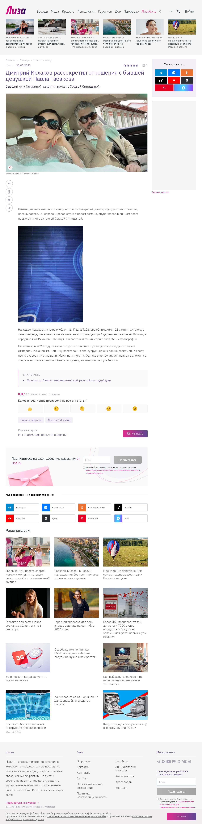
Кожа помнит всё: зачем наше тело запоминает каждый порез (149, 40)
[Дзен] (187, 80)
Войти (189, 11)
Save (10, 167)
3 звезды (131, 65)
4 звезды (134, 65)
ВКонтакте (58, 507)
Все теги (121, 788)
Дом (118, 11)
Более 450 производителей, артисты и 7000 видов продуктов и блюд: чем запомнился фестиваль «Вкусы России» (124, 629)
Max (127, 518)
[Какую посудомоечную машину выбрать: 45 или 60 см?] (125, 705)
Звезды (42, 11)
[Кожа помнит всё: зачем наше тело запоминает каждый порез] (150, 27)
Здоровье (131, 11)
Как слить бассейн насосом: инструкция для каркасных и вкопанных (26, 727)
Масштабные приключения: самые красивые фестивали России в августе (180, 42)
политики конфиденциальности (126, 470)
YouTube (20, 518)
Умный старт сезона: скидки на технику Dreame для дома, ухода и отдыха (51, 42)
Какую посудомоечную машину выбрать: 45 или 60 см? (125, 726)
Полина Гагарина (31, 420)
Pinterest (93, 518)
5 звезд (137, 65)
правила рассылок (95, 473)
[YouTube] (174, 80)
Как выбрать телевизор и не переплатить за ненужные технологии (123, 680)
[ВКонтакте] (174, 72)
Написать (137, 433)
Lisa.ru (9, 65)
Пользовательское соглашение (89, 786)
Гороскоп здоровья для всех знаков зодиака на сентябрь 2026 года (74, 625)
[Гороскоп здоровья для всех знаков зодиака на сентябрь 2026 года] (76, 603)
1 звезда (125, 65)
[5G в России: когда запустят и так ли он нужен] (28, 657)
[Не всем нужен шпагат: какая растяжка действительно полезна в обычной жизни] (20, 27)
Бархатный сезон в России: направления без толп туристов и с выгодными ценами (117, 42)
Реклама (83, 767)
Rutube (128, 507)
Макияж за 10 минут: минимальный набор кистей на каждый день (69, 380)
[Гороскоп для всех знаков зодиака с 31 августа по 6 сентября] (28, 603)
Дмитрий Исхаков (59, 420)
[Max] (183, 87)
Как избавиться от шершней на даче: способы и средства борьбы (76, 700)
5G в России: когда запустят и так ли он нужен (26, 678)
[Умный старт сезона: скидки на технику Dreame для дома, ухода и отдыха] (52, 27)
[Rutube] (161, 80)
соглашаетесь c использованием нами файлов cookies (76, 816)
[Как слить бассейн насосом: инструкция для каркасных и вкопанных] (28, 705)
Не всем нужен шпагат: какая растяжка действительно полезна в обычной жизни (19, 42)
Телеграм (21, 507)
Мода (55, 11)
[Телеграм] (161, 72)
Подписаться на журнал (21, 802)
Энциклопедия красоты (125, 768)
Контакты (83, 773)
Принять (181, 816)
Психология (86, 11)
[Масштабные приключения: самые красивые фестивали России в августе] (182, 27)
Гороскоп (105, 11)
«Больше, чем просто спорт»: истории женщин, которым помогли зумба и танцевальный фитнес (85, 42)
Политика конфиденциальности (92, 795)
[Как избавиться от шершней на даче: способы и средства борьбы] (76, 691)
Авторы (82, 778)
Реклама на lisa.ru (160, 192)
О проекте (84, 761)
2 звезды (128, 65)
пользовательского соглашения (99, 470)
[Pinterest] (164, 87)
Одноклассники (96, 507)
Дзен (55, 518)
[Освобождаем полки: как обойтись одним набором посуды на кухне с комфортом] (76, 644)
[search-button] (178, 11)
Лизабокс (149, 11)
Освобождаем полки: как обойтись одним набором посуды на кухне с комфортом (75, 653)
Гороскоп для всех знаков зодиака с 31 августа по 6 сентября (24, 625)
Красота (68, 11)
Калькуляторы (125, 776)
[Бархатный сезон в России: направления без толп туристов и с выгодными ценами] (117, 27)
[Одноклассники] (187, 72)
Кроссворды (123, 782)
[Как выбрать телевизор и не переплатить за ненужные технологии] (125, 657)
